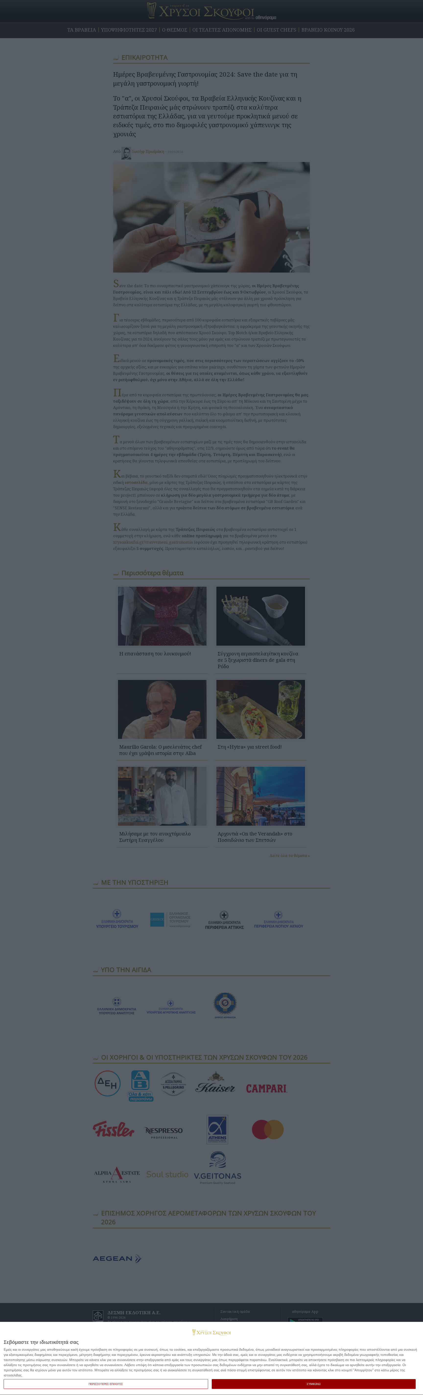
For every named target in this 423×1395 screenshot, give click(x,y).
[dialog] (211, 1358)
